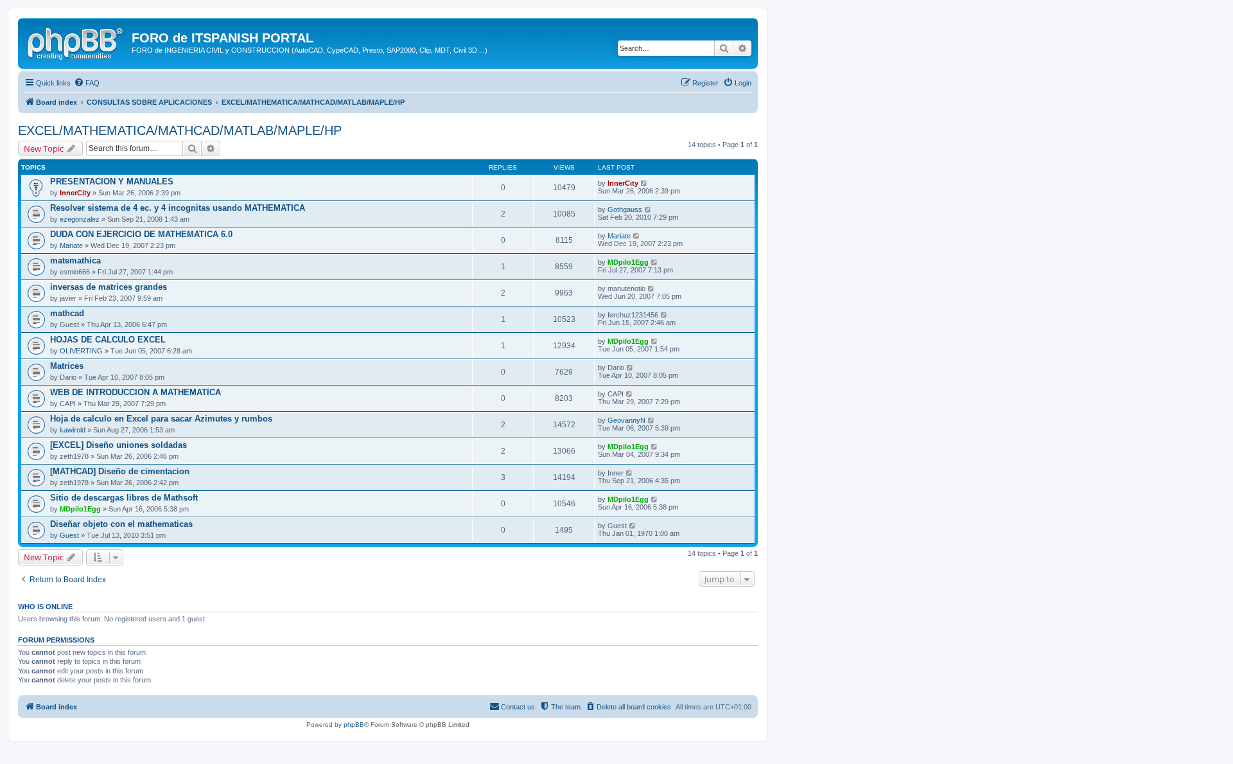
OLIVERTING (81, 351)
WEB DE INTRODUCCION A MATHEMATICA (135, 392)
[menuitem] (87, 83)
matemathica (75, 260)
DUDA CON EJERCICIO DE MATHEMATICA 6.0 (141, 234)
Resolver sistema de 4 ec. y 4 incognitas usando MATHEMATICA (177, 208)
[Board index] (76, 41)
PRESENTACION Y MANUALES (111, 181)
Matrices (66, 366)
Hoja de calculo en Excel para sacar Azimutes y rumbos (161, 418)
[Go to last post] (644, 183)
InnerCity (75, 193)
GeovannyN (626, 420)
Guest (69, 535)
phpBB (354, 724)
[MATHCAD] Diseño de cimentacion (119, 471)
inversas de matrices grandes (108, 287)
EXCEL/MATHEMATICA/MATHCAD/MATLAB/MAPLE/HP (180, 130)
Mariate (71, 245)
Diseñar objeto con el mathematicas (121, 524)
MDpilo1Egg (628, 262)
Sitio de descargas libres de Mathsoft (124, 497)
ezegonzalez (80, 219)
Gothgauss (625, 209)
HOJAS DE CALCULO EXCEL (108, 339)
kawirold (72, 430)
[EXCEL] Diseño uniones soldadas (118, 445)
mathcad (67, 313)
